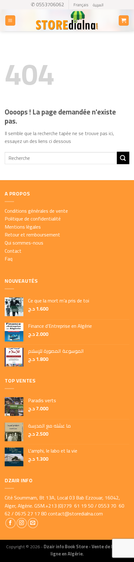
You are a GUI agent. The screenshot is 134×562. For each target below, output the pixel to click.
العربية (98, 4)
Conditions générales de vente (36, 210)
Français (81, 4)
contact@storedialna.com (75, 513)
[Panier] (124, 20)
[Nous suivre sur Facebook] (10, 523)
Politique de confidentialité (33, 218)
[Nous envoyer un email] (33, 523)
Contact (13, 251)
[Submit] (123, 158)
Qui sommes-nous (24, 242)
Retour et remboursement (32, 234)
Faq (8, 258)
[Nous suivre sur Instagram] (22, 523)
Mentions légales (23, 226)
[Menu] (10, 20)
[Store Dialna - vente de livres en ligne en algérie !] (67, 20)
